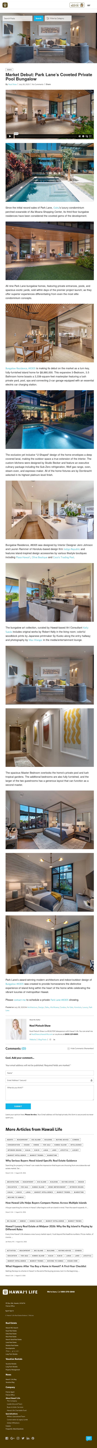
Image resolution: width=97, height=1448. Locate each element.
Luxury (85, 1007)
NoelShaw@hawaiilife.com (41, 1034)
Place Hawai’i (23, 557)
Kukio (37, 1150)
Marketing (52, 1155)
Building (48, 1139)
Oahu (9, 69)
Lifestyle (64, 1150)
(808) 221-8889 (71, 1034)
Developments (10, 1348)
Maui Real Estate (11, 1336)
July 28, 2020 (24, 84)
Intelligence (76, 1145)
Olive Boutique (39, 557)
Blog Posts (42, 1039)
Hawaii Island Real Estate (14, 1339)
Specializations (12, 1414)
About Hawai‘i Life (13, 1398)
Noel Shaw (12, 84)
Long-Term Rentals (11, 1366)
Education (12, 1187)
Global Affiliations (13, 1423)
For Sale (70, 1007)
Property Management (13, 1369)
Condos (63, 1007)
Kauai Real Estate (11, 1331)
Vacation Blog (10, 1382)
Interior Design (14, 1150)
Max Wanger (35, 639)
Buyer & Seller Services (15, 1407)
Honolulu (77, 1007)
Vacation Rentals (11, 1364)
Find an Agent (10, 1392)
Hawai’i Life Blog (11, 1379)
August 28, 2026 (20, 1173)
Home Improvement (57, 1187)
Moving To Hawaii (16, 1197)
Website (32, 1039)
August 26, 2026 (20, 1212)
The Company (12, 1401)
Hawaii (23, 1221)
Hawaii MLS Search (12, 1328)
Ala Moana (54, 1007)
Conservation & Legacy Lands (17, 1420)
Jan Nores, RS (10, 1241)
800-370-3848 (68, 1292)
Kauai (27, 1150)
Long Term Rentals (11, 1354)
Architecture (32, 1007)
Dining (36, 1145)
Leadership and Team (14, 1404)
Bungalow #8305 (15, 983)
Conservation (14, 1145)
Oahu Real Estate (11, 1333)
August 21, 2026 (20, 1275)
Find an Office (10, 1306)
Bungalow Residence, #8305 (20, 368)
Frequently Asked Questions (14, 1429)
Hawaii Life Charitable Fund (16, 1410)
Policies (31, 1315)
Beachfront (22, 1139)
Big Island (36, 1139)
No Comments (37, 84)
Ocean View (72, 1261)
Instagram (50, 1040)
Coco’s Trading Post (63, 557)
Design (41, 1007)
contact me (20, 999)
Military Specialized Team (16, 1416)
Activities (11, 1250)
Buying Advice (62, 1139)
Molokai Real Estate (12, 1345)
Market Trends (37, 1155)
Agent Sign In (9, 1311)
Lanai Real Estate (11, 1342)
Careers (8, 1426)
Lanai (45, 1150)
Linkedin (54, 1040)
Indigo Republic (72, 549)
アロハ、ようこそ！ (12, 1351)
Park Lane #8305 (59, 999)
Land (54, 1150)
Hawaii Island (60, 1145)
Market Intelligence (17, 1155)
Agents (10, 1139)
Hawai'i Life (9, 1173)
